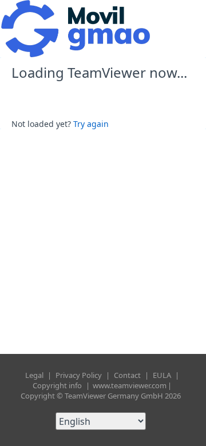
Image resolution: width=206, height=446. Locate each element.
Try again (91, 123)
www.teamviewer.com (130, 385)
